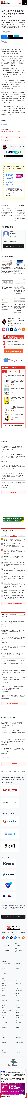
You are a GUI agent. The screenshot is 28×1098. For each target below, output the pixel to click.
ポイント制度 (18, 1002)
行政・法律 (18, 1027)
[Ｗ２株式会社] (8, 885)
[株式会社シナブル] (8, 896)
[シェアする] (7, 152)
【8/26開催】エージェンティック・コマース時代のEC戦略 (14, 41)
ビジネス (16, 371)
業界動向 (4, 1027)
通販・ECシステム (19, 1025)
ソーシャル (18, 988)
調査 (3, 1030)
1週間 (13, 535)
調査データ (4, 1042)
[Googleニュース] (19, 329)
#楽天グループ (12, 131)
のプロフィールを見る (13, 246)
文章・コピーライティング (7, 1010)
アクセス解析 (18, 998)
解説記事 (4, 1052)
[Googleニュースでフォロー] (19, 937)
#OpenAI (6, 131)
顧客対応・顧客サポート (20, 1012)
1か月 (21, 535)
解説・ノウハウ (18, 1040)
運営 (16, 1010)
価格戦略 (4, 1012)
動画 (3, 1007)
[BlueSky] (15, 329)
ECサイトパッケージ (6, 1022)
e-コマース (5, 371)
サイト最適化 (4, 1000)
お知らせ (4, 1040)
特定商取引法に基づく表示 (20, 947)
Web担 (11, 325)
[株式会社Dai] (10, 834)
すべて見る (14, 763)
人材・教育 (4, 1017)
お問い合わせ (7, 945)
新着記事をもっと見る (14, 492)
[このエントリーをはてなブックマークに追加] (13, 152)
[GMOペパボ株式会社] (10, 846)
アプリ (3, 993)
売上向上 (17, 993)
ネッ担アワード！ (19, 963)
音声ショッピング (19, 990)
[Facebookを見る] (7, 937)
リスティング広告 (19, 983)
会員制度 (4, 995)
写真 (16, 1005)
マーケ (10, 371)
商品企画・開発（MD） (20, 1015)
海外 (11, 6)
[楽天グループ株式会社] (10, 790)
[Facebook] (7, 329)
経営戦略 (22, 371)
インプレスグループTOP (19, 951)
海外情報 (15, 6)
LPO (3, 998)
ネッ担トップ (3, 769)
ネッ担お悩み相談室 (6, 963)
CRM (16, 995)
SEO (16, 985)
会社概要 (7, 950)
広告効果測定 (18, 1007)
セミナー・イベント (19, 1037)
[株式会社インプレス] (13, 1062)
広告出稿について (19, 968)
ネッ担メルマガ (5, 966)
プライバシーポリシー (9, 947)
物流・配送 (4, 1015)
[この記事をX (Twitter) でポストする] (10, 152)
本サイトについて (8, 942)
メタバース (4, 980)
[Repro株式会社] (8, 863)
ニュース (2, 770)
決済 (3, 1025)
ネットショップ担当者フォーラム (5, 2)
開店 (16, 1020)
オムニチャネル (5, 1020)
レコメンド (4, 1005)
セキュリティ (18, 1017)
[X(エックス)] (11, 329)
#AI (2, 131)
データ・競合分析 (5, 1002)
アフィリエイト (5, 985)
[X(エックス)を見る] (11, 937)
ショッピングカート (19, 1022)
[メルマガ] (3, 329)
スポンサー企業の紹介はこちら (13, 917)
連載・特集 (3, 6)
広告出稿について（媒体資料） (20, 942)
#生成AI (19, 131)
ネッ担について (5, 968)
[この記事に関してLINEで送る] (19, 152)
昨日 (5, 535)
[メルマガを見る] (3, 937)
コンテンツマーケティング (7, 983)
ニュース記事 (18, 1052)
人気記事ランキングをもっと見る (14, 603)
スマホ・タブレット (19, 1000)
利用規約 (18, 945)
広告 (3, 990)
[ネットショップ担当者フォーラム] (13, 929)
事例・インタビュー (19, 1042)
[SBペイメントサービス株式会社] (10, 803)
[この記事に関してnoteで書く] (16, 152)
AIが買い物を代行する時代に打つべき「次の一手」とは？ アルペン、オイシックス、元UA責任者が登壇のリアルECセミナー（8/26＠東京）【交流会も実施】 (13, 1074)
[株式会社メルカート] (8, 874)
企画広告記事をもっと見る (15, 703)
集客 (16, 980)
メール (3, 988)
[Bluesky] (15, 937)
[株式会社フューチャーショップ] (10, 821)
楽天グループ (6, 124)
